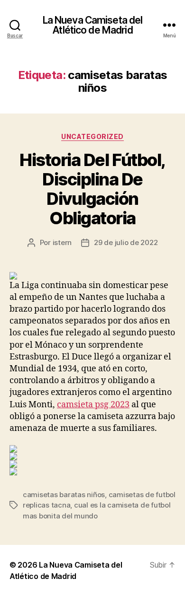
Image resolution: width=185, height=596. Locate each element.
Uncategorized (92, 136)
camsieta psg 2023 (93, 404)
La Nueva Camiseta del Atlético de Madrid (93, 25)
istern (62, 242)
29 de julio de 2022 (125, 242)
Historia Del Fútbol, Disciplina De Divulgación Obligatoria (92, 188)
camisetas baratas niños (64, 494)
